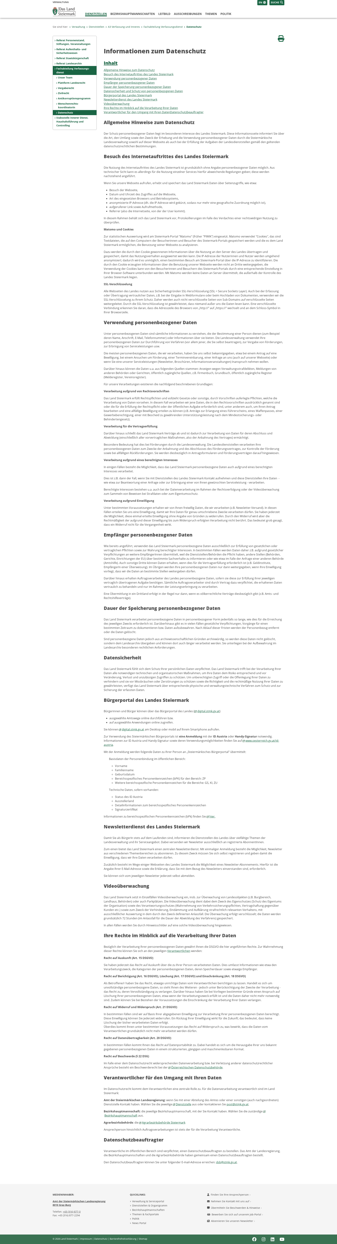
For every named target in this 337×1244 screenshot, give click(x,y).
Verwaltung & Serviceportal (148, 1201)
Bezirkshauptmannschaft (120, 1115)
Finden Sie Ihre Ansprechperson (230, 1194)
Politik (225, 14)
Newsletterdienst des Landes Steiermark (130, 99)
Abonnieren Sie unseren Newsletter (232, 1221)
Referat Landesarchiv (69, 63)
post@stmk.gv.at (238, 1104)
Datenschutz (193, 26)
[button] (277, 3)
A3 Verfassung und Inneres (124, 26)
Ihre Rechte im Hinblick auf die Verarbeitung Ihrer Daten (141, 108)
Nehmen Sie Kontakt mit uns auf (230, 1201)
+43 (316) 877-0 (72, 1211)
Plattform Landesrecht (71, 82)
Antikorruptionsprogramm (74, 98)
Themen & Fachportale (145, 1214)
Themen (211, 14)
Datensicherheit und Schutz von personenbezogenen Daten (143, 91)
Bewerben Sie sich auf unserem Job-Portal (237, 1214)
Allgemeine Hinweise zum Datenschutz (129, 70)
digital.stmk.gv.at (208, 711)
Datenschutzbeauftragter (187, 112)
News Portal (139, 1223)
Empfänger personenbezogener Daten (129, 83)
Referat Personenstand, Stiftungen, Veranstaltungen (73, 42)
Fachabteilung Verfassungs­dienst (163, 26)
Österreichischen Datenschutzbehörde (197, 1067)
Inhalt (111, 63)
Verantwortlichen (178, 951)
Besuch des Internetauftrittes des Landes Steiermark (138, 74)
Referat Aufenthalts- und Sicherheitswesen (71, 51)
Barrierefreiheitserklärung (123, 1238)
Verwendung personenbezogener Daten (130, 78)
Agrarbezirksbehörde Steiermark (163, 1122)
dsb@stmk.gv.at (226, 1162)
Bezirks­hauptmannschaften (132, 14)
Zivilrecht (63, 93)
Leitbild (164, 14)
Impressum (86, 1238)
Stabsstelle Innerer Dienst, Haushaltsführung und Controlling (72, 121)
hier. (212, 816)
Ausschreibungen (188, 14)
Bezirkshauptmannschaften (148, 1210)
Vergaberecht (66, 88)
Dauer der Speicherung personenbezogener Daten (137, 87)
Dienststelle (183, 1104)
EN (260, 2)
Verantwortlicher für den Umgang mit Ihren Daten (137, 112)
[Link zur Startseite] (64, 11)
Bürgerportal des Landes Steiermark (128, 95)
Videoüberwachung (117, 104)
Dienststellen (96, 14)
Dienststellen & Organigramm (149, 1205)
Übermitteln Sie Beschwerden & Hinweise (236, 1207)
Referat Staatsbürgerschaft (72, 58)
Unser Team (65, 77)
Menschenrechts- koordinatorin (68, 105)
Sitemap (143, 1238)
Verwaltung (78, 26)
